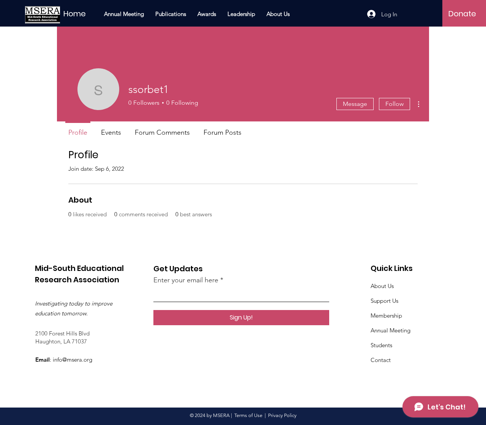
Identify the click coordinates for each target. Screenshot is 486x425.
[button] (171, 14)
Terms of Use (248, 415)
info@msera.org (72, 359)
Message (355, 103)
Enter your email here (185, 280)
